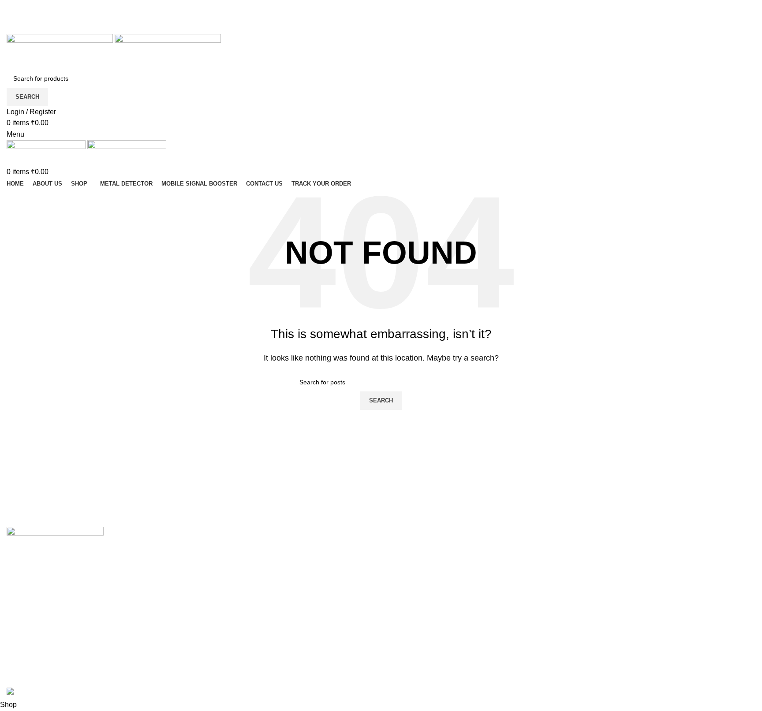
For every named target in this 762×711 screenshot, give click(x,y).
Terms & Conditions (227, 599)
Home (206, 550)
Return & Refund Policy (234, 616)
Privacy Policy (219, 583)
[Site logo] (61, 51)
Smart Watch (407, 550)
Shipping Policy (222, 566)
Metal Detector (410, 566)
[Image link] (55, 542)
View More (404, 583)
